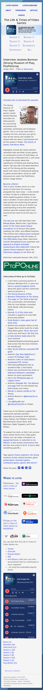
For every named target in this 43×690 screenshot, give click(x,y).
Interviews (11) (9, 647)
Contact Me (23, 679)
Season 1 (14, 37)
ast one (11, 221)
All (30, 49)
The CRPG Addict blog (12, 239)
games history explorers (18, 455)
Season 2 (29, 37)
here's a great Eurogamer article (21, 286)
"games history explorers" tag (15, 249)
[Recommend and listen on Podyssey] (30, 503)
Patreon (15, 559)
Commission (20, 10)
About (8, 10)
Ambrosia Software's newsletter (21, 373)
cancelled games (22, 460)
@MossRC (16, 401)
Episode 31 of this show (18, 312)
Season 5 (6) (8, 660)
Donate (21, 15)
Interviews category (11, 252)
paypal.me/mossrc (11, 440)
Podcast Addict (14, 554)
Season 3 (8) (8, 655)
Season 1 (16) (9, 650)
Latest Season (12, 5)
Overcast (11, 551)
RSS (9, 557)
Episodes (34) (9, 644)
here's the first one (30, 333)
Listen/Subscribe (29, 5)
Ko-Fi (25, 445)
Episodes (27, 681)
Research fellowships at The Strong (23, 296)
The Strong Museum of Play (20, 294)
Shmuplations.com (18, 242)
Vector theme (22, 683)
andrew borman (25, 457)
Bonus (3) (7, 642)
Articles (33, 10)
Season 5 (14, 45)
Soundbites (29, 45)
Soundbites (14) (10, 663)
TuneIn (11, 549)
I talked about (25, 234)
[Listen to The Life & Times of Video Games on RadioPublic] (11, 524)
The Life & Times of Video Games (21, 21)
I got (29, 223)
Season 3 (14, 41)
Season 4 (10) (9, 658)
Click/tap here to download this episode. (20, 100)
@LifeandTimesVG (16, 404)
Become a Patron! (10, 184)
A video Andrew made (17, 336)
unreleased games (11, 463)
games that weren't (28, 463)
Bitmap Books (9, 223)
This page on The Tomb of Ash (21, 299)
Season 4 (29, 41)
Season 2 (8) (8, 652)
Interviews (15, 49)
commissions (28, 443)
